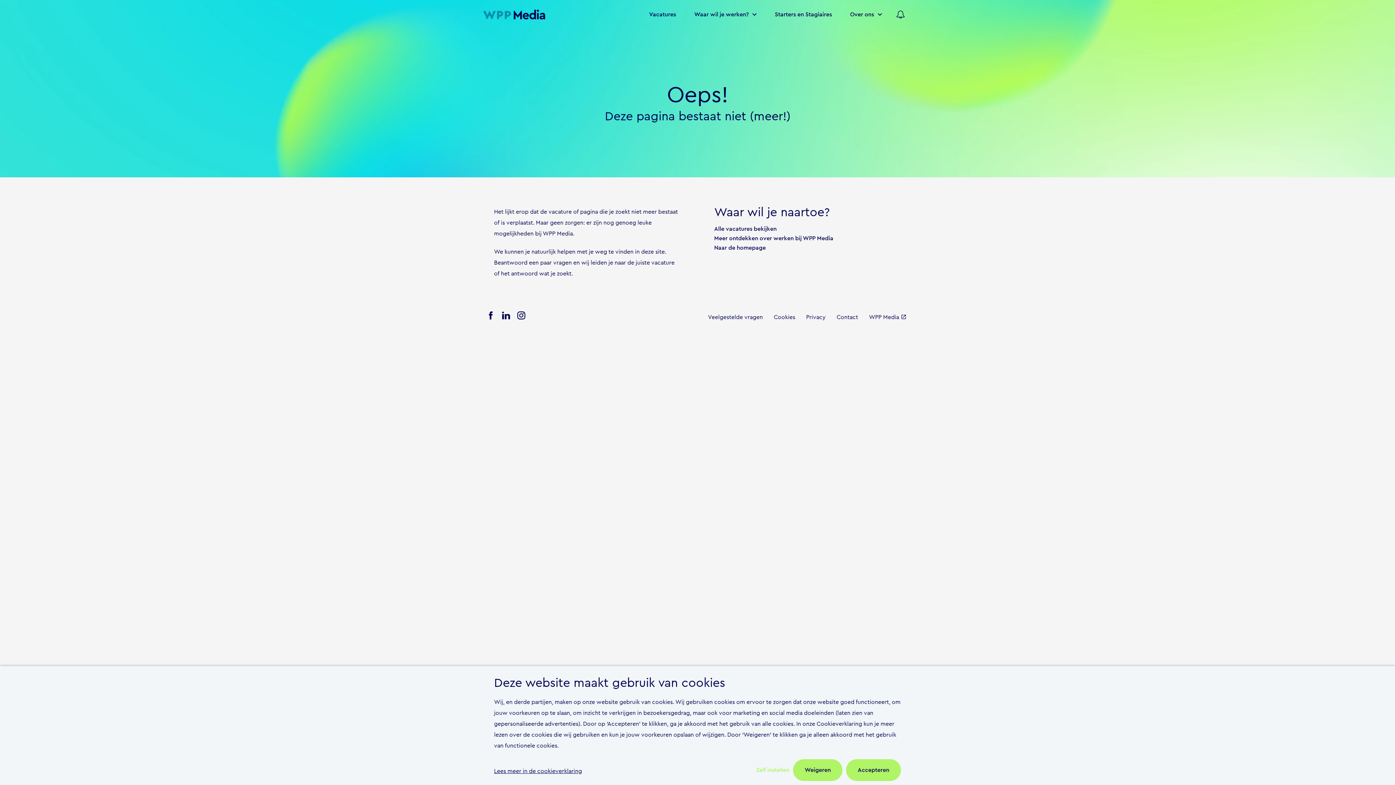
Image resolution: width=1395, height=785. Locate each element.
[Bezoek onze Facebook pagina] (490, 317)
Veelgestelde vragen (735, 317)
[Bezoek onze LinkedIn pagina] (506, 317)
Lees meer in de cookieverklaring (538, 771)
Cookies (784, 317)
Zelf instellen (772, 770)
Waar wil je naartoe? (772, 212)
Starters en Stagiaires (803, 14)
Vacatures (662, 14)
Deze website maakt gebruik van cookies (609, 683)
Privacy (816, 317)
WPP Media (884, 317)
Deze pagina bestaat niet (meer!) (697, 116)
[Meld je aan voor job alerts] (901, 15)
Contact (847, 317)
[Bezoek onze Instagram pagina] (521, 317)
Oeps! (697, 95)
